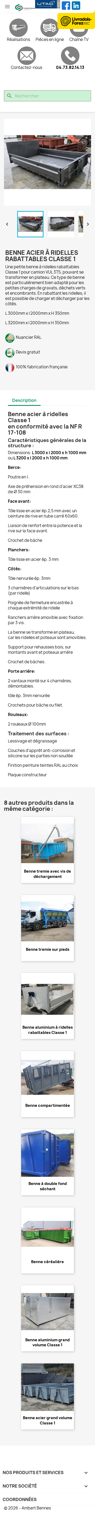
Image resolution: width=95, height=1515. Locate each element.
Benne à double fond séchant (47, 1186)
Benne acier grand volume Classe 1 (47, 1420)
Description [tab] (24, 400)
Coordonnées (20, 1499)
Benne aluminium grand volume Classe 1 (47, 1342)
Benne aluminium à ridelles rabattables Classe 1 (47, 1030)
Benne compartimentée (47, 1105)
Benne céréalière (47, 1261)
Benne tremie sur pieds (47, 949)
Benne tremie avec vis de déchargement (47, 874)
